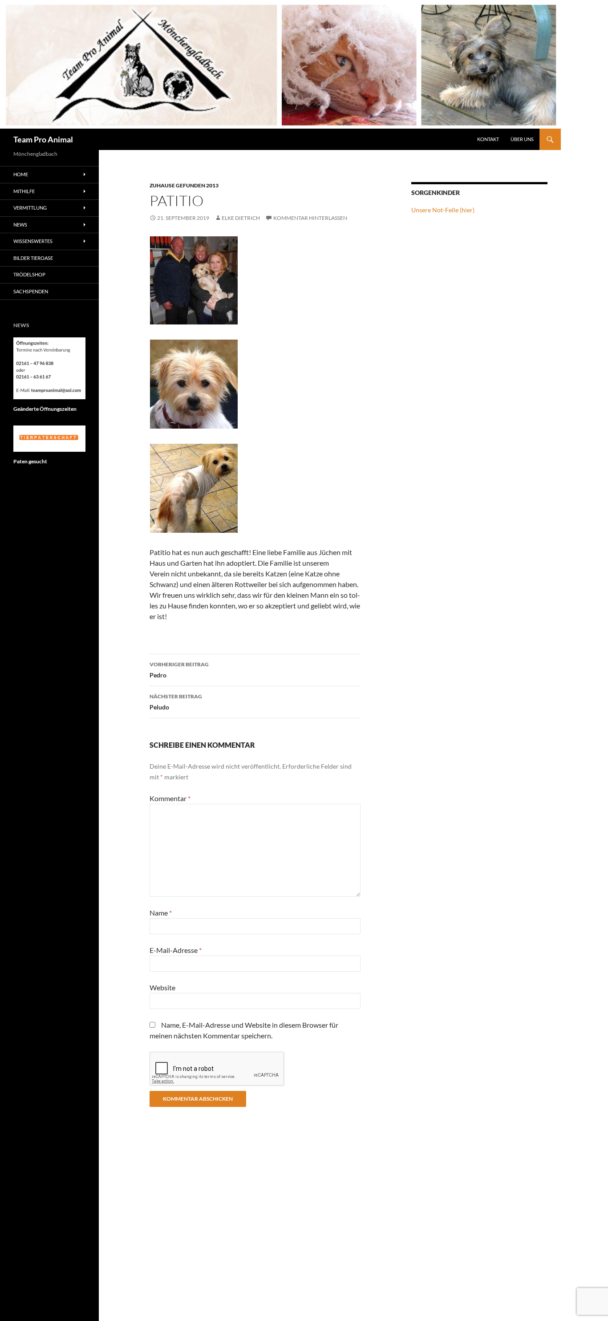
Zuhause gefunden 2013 (184, 185)
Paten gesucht (30, 461)
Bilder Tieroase (33, 258)
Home (20, 174)
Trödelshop (29, 274)
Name (161, 912)
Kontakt (488, 139)
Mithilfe (24, 191)
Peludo (176, 702)
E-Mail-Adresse (176, 950)
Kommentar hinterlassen (310, 218)
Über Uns (522, 139)
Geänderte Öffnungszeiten (45, 408)
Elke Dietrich (241, 218)
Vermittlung (30, 208)
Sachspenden (30, 291)
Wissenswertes (33, 241)
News (20, 224)
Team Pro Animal (43, 139)
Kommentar (170, 798)
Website (162, 987)
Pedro (179, 670)
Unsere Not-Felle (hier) (442, 210)
